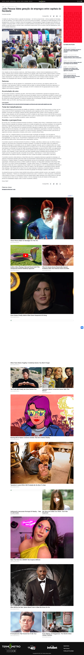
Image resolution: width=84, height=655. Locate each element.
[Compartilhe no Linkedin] (57, 16)
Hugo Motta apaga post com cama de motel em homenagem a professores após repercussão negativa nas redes (27, 104)
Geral (3, 6)
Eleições (7, 1)
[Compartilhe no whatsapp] (60, 16)
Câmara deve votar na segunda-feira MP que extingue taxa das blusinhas (73, 63)
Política (3, 1)
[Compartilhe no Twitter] (54, 16)
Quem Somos (66, 645)
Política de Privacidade (69, 650)
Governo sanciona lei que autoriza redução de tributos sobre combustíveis (72, 57)
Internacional (13, 1)
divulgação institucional (7, 189)
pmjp (14, 189)
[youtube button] (81, 1)
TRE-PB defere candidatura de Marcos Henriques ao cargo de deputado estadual (72, 50)
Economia (26, 1)
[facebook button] (77, 1)
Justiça (22, 1)
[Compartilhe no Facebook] (50, 16)
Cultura (18, 1)
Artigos (30, 1)
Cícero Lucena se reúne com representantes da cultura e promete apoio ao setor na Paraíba (72, 76)
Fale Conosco (66, 648)
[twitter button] (80, 1)
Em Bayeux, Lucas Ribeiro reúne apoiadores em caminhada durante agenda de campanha (71, 69)
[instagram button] (78, 1)
